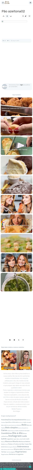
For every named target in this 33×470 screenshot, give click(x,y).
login (21, 85)
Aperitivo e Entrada (11, 422)
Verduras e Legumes (16, 454)
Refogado (10, 446)
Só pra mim (18, 449)
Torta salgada (11, 452)
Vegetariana (20, 452)
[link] (29, 16)
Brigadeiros (25, 428)
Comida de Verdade (24, 430)
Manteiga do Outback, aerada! (12, 169)
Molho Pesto (6, 286)
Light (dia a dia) (17, 439)
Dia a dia (17, 433)
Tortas (3, 452)
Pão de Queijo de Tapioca (10, 130)
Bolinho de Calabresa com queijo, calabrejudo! (13, 109)
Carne (4, 430)
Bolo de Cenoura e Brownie (11, 208)
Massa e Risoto (11, 441)
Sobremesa (23, 446)
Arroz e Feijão (22, 422)
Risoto (15, 446)
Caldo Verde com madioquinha (12, 247)
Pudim (27, 444)
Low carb (26, 439)
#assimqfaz (6, 420)
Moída (3, 444)
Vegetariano (5, 454)
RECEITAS (4, 446)
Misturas (22, 441)
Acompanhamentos (18, 420)
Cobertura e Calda (12, 430)
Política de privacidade (9, 469)
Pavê (6, 444)
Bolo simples (11, 427)
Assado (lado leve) (12, 425)
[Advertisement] (16, 64)
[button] (3, 2)
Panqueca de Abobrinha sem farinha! (14, 150)
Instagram (14, 435)
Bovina (20, 428)
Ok (30, 466)
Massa (3, 441)
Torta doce (27, 449)
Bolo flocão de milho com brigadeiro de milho (15, 226)
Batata (19, 425)
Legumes (10, 439)
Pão (30, 444)
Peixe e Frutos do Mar (16, 444)
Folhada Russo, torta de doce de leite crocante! (15, 265)
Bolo (23, 424)
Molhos (27, 441)
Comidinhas (6, 433)
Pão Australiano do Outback (11, 188)
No (1, 469)
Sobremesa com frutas (7, 449)
